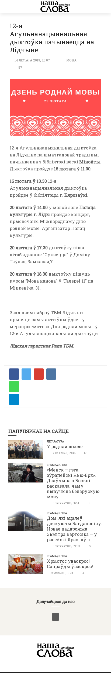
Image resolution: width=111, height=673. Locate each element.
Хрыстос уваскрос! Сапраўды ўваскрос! (70, 563)
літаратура (55, 441)
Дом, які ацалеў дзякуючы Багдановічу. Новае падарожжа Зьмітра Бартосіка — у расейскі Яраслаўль (74, 528)
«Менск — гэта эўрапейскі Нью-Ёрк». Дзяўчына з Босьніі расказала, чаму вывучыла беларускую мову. (73, 483)
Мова (71, 60)
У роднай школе (65, 446)
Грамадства (57, 465)
